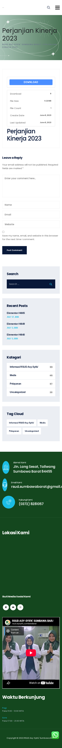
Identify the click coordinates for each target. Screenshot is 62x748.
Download (31, 82)
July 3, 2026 (12, 328)
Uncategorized (18, 392)
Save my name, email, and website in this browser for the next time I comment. (30, 237)
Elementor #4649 (16, 324)
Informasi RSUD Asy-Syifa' (24, 367)
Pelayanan (15, 383)
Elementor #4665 (16, 313)
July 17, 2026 (13, 317)
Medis (13, 375)
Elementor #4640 (16, 334)
